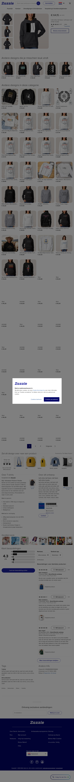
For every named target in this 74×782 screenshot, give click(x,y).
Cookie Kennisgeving (39, 390)
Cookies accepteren (51, 399)
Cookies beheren (36, 399)
